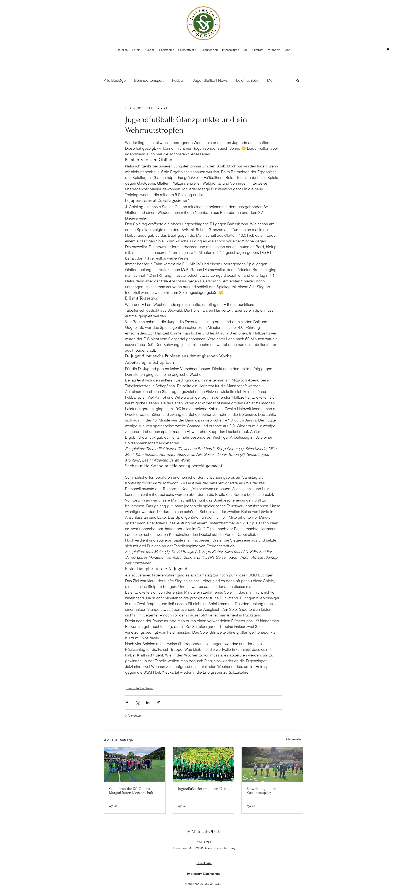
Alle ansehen (294, 739)
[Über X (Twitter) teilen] (137, 703)
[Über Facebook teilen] (127, 703)
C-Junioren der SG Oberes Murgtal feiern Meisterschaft (131, 791)
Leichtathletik (247, 80)
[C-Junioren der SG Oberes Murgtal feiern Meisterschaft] (134, 764)
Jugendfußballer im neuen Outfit (203, 789)
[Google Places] (388, 50)
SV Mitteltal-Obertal (204, 831)
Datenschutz (211, 874)
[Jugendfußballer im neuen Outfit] (203, 764)
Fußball (178, 80)
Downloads (204, 863)
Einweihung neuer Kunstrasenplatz (261, 791)
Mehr (271, 80)
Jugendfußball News (210, 80)
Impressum (194, 874)
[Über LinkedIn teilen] (148, 703)
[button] (298, 80)
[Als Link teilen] (158, 703)
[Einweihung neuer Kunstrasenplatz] (272, 764)
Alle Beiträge (115, 80)
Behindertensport (149, 80)
